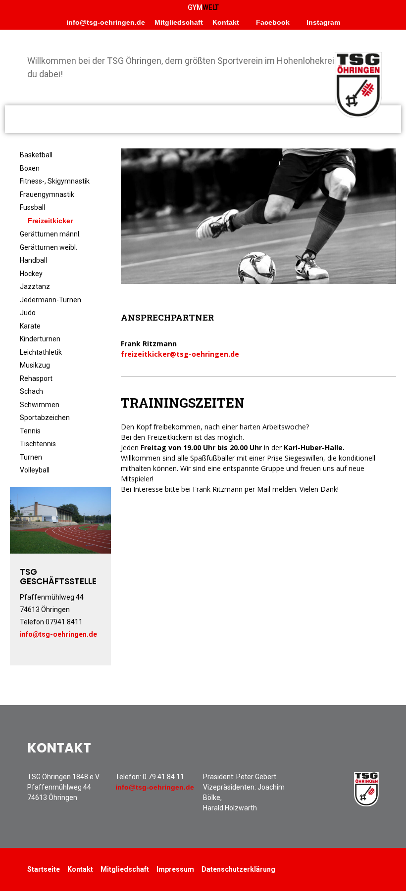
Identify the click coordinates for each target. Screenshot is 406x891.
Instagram (322, 22)
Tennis (30, 431)
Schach (31, 391)
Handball (33, 260)
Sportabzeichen (45, 418)
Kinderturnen (40, 339)
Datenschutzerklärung (238, 869)
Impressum (175, 869)
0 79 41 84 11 (163, 777)
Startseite (43, 869)
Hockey (31, 274)
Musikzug (35, 365)
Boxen (30, 168)
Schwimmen (39, 405)
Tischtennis (38, 444)
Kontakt (225, 22)
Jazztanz (35, 286)
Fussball (32, 207)
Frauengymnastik (47, 194)
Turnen (31, 457)
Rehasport (36, 378)
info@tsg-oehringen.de (105, 22)
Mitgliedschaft (178, 22)
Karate (30, 326)
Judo (28, 313)
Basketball (36, 155)
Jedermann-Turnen (50, 300)
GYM (203, 7)
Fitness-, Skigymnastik (55, 181)
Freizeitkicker (50, 221)
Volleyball (35, 470)
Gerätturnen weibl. (48, 247)
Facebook (272, 22)
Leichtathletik (41, 352)
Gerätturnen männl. (50, 234)
